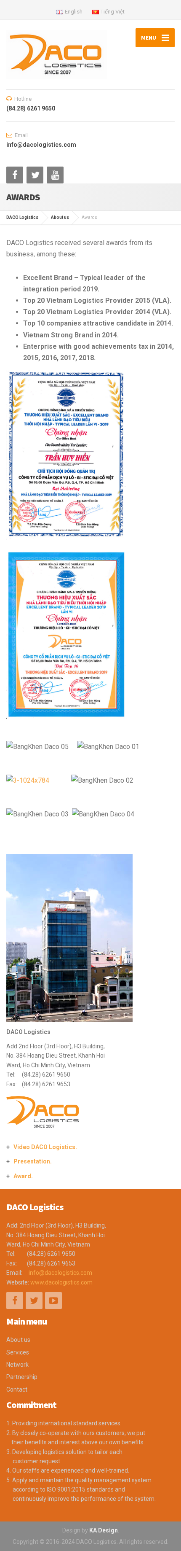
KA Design (103, 1530)
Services (17, 1352)
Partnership (21, 1376)
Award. (23, 1176)
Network (17, 1364)
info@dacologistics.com (60, 1272)
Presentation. (32, 1161)
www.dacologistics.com (61, 1282)
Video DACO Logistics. (45, 1147)
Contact (16, 1389)
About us (18, 1339)
